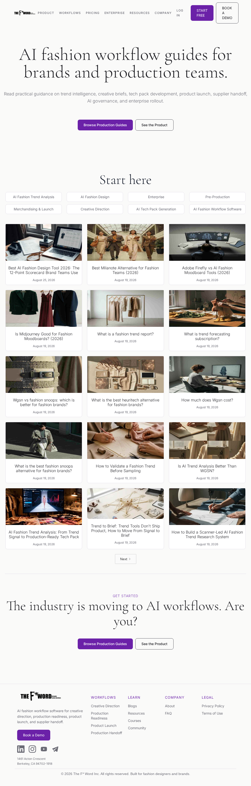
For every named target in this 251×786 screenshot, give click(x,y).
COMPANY (163, 13)
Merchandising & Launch (33, 209)
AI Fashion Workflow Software (217, 209)
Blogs (132, 706)
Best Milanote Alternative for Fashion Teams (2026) (125, 270)
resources (140, 13)
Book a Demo (33, 735)
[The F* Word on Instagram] (32, 749)
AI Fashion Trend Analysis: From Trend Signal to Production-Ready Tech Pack (44, 534)
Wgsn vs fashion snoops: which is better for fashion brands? (44, 402)
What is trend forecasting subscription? (207, 336)
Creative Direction (95, 209)
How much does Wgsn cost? (207, 400)
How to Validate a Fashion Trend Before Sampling (125, 468)
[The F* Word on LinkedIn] (21, 749)
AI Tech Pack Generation (156, 209)
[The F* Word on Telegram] (55, 749)
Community (137, 728)
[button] (70, 13)
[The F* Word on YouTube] (44, 749)
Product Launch (103, 725)
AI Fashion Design (95, 197)
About (170, 706)
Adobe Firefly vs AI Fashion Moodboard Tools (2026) (207, 270)
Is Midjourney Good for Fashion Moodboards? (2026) (43, 336)
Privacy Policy (213, 706)
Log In (179, 13)
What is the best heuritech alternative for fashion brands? (125, 402)
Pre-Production (217, 197)
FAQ (168, 713)
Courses (134, 720)
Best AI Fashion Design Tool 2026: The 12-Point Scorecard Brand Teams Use (43, 270)
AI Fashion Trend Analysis (33, 197)
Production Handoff (106, 733)
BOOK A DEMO (227, 13)
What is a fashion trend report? (125, 334)
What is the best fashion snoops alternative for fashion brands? (44, 468)
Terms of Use (212, 713)
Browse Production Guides (105, 125)
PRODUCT (46, 13)
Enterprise (114, 13)
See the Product (154, 125)
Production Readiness (99, 715)
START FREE (202, 12)
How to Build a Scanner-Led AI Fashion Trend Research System (207, 534)
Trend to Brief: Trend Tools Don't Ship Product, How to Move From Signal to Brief (125, 531)
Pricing (93, 13)
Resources (136, 713)
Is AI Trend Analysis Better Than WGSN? (207, 468)
